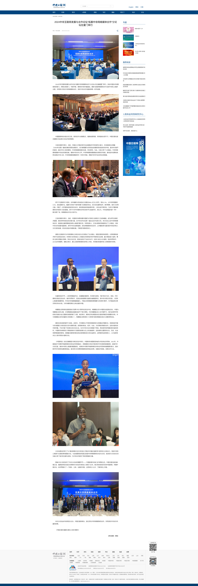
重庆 (95, 557)
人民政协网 (93, 562)
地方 (133, 12)
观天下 (122, 12)
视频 (95, 12)
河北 (88, 555)
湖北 (71, 557)
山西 (93, 555)
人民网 (79, 560)
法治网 (100, 562)
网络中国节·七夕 (139, 28)
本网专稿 (60, 16)
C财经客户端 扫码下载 (153, 547)
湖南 (75, 557)
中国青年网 (110, 560)
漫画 (113, 12)
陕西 (118, 557)
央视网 (103, 560)
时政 (62, 12)
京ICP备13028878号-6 (111, 568)
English (131, 7)
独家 (120, 552)
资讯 (73, 12)
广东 (80, 557)
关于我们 (55, 558)
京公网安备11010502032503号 (84, 568)
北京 (79, 555)
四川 (99, 557)
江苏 (118, 555)
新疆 (123, 557)
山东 (137, 555)
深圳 (128, 557)
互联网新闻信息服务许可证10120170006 (97, 566)
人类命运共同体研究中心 (133, 114)
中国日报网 (55, 16)
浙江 (123, 555)
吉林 (103, 555)
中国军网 (77, 562)
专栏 (104, 12)
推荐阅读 (126, 62)
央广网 (141, 560)
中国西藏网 (135, 560)
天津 (83, 555)
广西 (85, 557)
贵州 (104, 557)
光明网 (71, 562)
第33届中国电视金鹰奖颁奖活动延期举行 (134, 96)
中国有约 (137, 36)
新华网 (85, 560)
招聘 (127, 552)
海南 (90, 557)
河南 (142, 555)
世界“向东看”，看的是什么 (130, 130)
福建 (128, 555)
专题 (125, 22)
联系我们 (60, 558)
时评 (78, 552)
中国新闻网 (85, 562)
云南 (109, 557)
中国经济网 (119, 560)
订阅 (141, 7)
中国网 (91, 560)
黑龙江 (108, 555)
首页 (54, 12)
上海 (113, 555)
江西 (132, 555)
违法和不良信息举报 (82, 566)
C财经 (84, 12)
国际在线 (97, 560)
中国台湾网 (127, 560)
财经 (92, 552)
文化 (142, 12)
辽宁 (98, 555)
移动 (137, 7)
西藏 (114, 557)
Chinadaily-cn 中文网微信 (153, 561)
